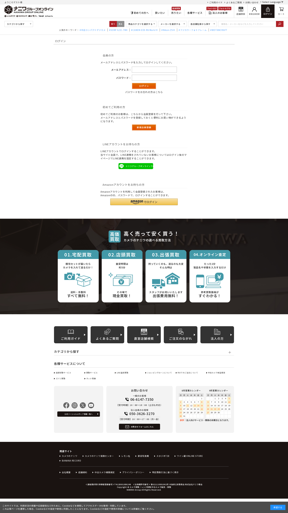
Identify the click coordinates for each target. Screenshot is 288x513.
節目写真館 (143, 455)
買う (113, 24)
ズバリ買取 (60, 378)
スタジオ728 (162, 455)
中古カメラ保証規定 (216, 372)
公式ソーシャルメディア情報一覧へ (78, 414)
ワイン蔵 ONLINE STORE (190, 455)
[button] (144, 201)
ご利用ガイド (216, 2)
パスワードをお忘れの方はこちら (144, 92)
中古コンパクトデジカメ (93, 29)
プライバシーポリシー (133, 472)
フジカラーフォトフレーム (193, 29)
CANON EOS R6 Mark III (145, 29)
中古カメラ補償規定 (105, 472)
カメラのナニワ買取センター (99, 455)
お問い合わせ (252, 2)
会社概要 (66, 472)
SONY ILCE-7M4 (119, 29)
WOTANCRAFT (219, 29)
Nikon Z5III (169, 29)
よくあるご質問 (234, 2)
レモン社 (125, 455)
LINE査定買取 (122, 372)
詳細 (135, 508)
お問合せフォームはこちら (142, 426)
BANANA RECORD (71, 460)
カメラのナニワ (69, 455)
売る (121, 24)
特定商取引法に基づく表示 (165, 472)
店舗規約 (82, 472)
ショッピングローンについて (159, 372)
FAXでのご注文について (188, 372)
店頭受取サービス (63, 372)
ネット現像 (91, 378)
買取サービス (92, 372)
